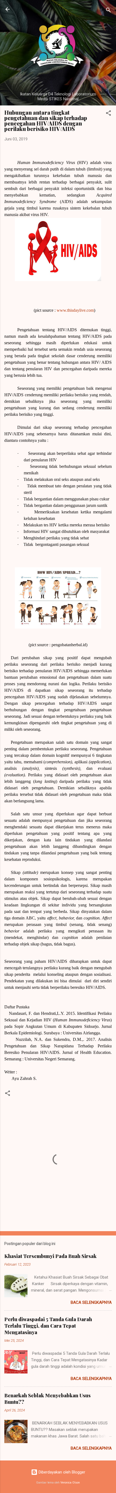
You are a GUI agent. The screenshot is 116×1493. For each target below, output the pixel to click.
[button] (108, 114)
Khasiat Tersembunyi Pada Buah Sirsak (50, 1256)
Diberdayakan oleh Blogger (61, 1472)
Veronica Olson (70, 1482)
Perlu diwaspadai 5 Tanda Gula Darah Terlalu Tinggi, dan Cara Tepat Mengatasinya (48, 1326)
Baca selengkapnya (91, 1302)
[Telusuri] (108, 11)
